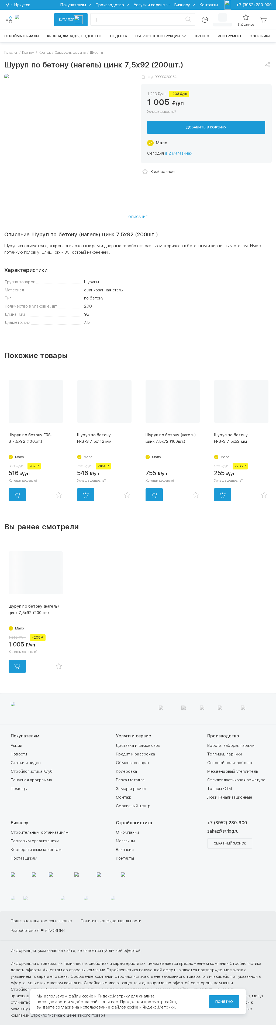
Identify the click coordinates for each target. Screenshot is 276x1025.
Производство (110, 4)
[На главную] (34, 20)
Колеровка (126, 771)
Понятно (224, 1002)
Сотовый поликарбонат (230, 762)
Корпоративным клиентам (36, 849)
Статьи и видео (26, 762)
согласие (65, 1007)
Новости (19, 754)
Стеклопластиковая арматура (236, 780)
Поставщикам (24, 858)
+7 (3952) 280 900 (254, 4)
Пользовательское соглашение (41, 930)
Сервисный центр (133, 805)
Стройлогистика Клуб (32, 771)
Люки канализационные (230, 797)
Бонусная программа (31, 780)
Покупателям (73, 4)
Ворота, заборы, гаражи (230, 745)
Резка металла (130, 780)
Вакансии (125, 849)
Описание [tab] (137, 217)
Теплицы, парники (224, 754)
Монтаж (123, 797)
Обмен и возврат (132, 762)
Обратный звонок (230, 843)
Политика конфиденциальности (111, 930)
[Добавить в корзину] (17, 494)
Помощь (19, 788)
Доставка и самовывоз (138, 745)
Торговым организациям (35, 841)
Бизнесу (182, 4)
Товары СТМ (219, 788)
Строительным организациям (40, 832)
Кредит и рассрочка (135, 754)
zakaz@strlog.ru (223, 831)
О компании (127, 832)
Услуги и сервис (149, 4)
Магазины (125, 841)
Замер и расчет (131, 788)
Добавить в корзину (206, 127)
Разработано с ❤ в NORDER (38, 940)
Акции (16, 745)
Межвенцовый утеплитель (232, 771)
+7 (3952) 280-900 (227, 822)
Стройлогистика (134, 822)
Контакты (209, 4)
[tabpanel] (138, 278)
